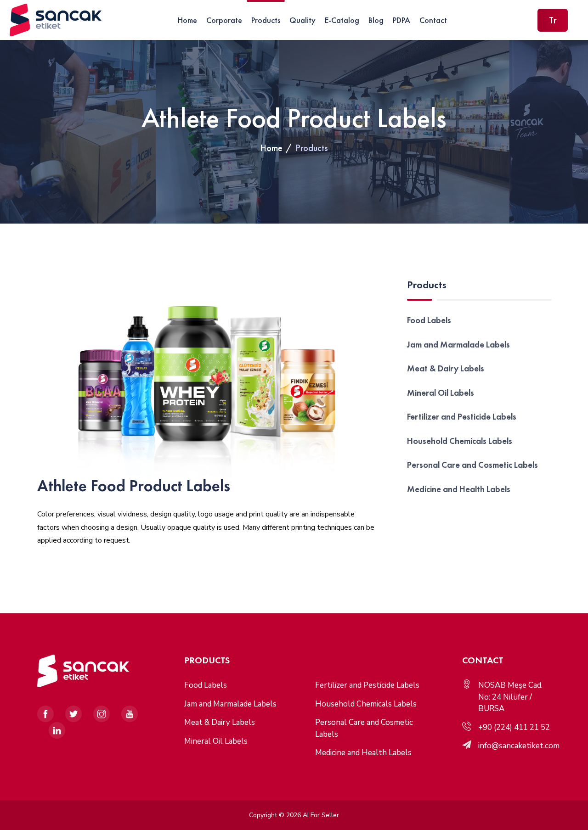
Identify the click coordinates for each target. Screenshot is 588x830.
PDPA (401, 20)
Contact (433, 20)
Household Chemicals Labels (459, 441)
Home (187, 20)
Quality (302, 20)
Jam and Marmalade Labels (458, 344)
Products (265, 20)
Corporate (224, 20)
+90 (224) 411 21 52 (514, 727)
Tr (552, 20)
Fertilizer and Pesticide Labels (461, 416)
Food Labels (429, 320)
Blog (376, 20)
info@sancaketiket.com (519, 745)
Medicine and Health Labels (458, 489)
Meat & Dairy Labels (445, 368)
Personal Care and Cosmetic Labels (472, 465)
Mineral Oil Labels (440, 392)
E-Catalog (342, 20)
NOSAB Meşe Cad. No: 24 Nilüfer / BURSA (510, 697)
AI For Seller (321, 815)
